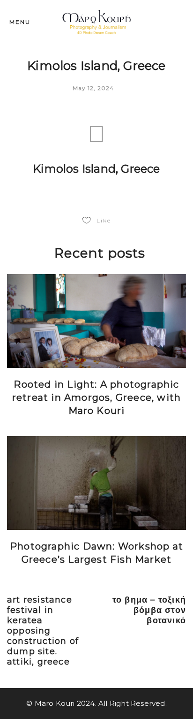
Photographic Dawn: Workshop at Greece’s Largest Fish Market (96, 553)
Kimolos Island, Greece (96, 169)
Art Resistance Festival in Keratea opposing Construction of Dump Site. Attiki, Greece (43, 631)
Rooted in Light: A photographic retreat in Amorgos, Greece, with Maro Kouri (96, 397)
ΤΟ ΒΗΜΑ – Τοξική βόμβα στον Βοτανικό (149, 610)
